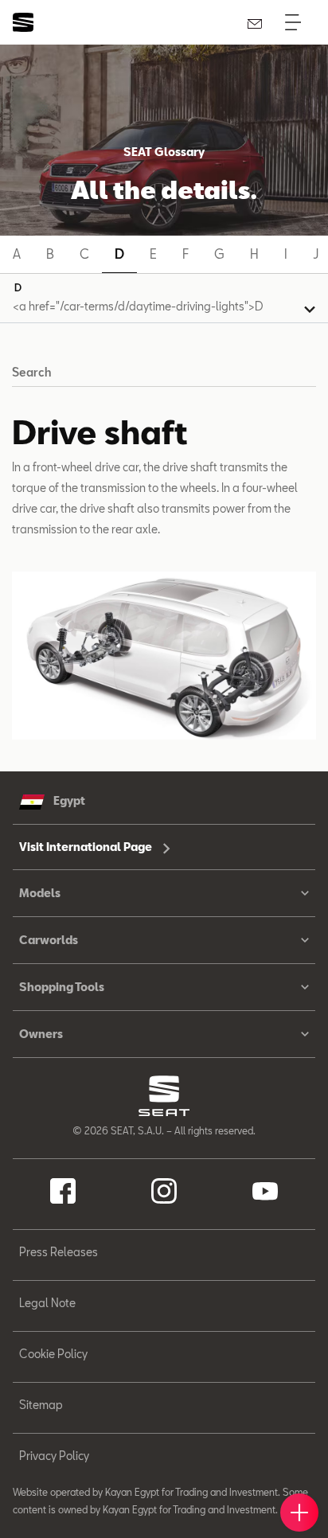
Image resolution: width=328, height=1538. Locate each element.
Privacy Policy (54, 1455)
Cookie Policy (53, 1353)
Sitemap (41, 1404)
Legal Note (47, 1303)
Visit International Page (86, 846)
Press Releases (58, 1252)
